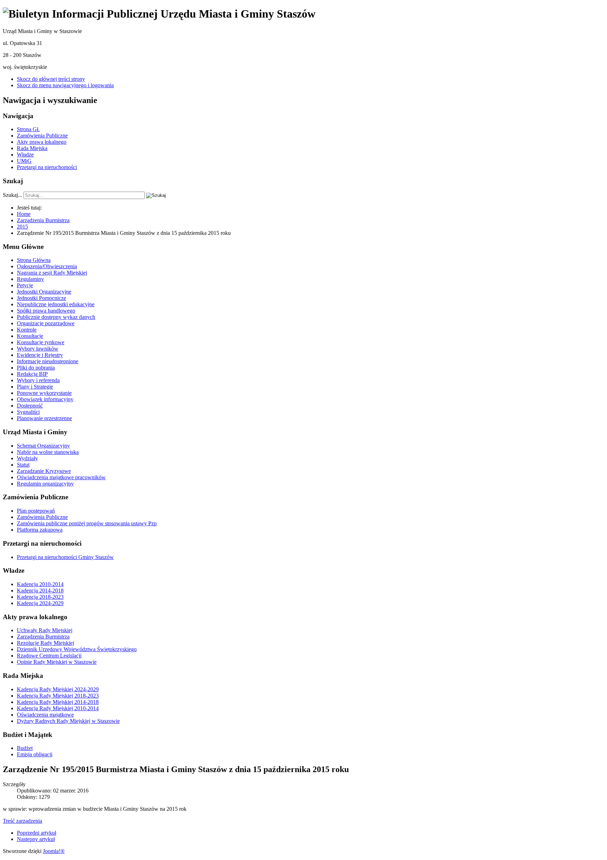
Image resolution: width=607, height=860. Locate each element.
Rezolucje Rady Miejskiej (45, 643)
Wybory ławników (37, 349)
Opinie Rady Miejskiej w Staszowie (57, 662)
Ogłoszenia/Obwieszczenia (47, 266)
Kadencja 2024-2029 (40, 603)
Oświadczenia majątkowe (45, 715)
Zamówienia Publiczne (42, 136)
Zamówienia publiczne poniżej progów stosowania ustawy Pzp (87, 523)
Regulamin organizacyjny (45, 484)
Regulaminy (30, 279)
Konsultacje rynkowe (40, 342)
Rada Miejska (32, 148)
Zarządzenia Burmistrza (43, 637)
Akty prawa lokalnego (41, 142)
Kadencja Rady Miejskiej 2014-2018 (58, 702)
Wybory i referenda (38, 380)
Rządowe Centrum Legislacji (49, 656)
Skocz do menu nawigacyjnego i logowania (65, 85)
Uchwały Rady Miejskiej (44, 630)
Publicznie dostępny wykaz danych (56, 317)
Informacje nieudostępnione (47, 361)
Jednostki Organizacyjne (44, 292)
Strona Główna (34, 260)
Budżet (25, 748)
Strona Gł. (28, 129)
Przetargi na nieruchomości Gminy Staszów (65, 557)
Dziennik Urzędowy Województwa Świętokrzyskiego (77, 649)
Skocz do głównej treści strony (51, 79)
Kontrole (27, 330)
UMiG (24, 161)
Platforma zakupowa (40, 530)
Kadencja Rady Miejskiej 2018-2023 (58, 696)
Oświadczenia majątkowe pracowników (61, 477)
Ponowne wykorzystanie (44, 393)
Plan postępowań (36, 511)
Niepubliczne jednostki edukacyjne (55, 304)
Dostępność (30, 406)
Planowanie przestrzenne (44, 418)
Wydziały (27, 458)
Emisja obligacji (34, 754)
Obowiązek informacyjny (45, 399)
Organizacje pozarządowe (45, 323)
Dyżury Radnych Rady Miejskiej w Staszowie (68, 721)
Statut (23, 465)
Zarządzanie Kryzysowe (44, 471)
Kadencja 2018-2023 (40, 597)
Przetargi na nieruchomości (47, 167)
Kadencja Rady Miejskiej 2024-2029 (58, 689)
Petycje (25, 285)
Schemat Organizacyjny (43, 446)
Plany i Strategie (35, 387)
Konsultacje (30, 336)
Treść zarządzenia (22, 821)
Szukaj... (12, 195)
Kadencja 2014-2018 (40, 590)
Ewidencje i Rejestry (40, 355)
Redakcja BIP (32, 374)
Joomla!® (54, 851)
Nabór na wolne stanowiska (48, 452)
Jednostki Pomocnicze (41, 298)
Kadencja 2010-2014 (40, 584)
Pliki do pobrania (36, 368)
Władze (25, 155)
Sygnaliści (28, 412)
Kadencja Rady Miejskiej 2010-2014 (58, 708)
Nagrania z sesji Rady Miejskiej (52, 273)
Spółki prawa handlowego (46, 311)
